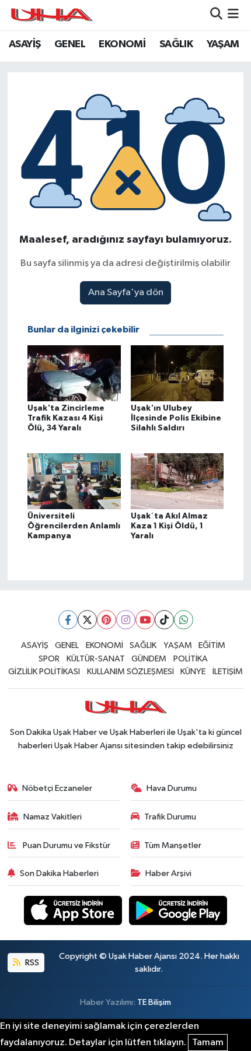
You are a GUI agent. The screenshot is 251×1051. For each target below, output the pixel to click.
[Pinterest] (106, 619)
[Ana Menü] (233, 15)
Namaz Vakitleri (52, 816)
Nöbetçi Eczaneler (57, 788)
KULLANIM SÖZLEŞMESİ (130, 671)
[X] (87, 619)
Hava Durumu (172, 788)
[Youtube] (145, 619)
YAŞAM (223, 44)
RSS (31, 962)
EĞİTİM (211, 645)
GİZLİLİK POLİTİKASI (44, 671)
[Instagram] (125, 619)
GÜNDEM (148, 658)
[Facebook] (68, 619)
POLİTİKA (190, 658)
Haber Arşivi (168, 873)
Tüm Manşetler (172, 845)
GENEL (69, 44)
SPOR (49, 658)
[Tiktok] (164, 619)
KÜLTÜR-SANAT (96, 658)
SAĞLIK (176, 44)
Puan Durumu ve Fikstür (65, 845)
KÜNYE (192, 671)
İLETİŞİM (227, 671)
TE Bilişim (154, 1002)
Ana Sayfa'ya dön (125, 292)
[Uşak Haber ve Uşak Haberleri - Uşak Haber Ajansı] (51, 14)
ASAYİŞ (24, 44)
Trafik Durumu (170, 816)
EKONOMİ (122, 44)
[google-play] (178, 912)
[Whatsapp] (183, 619)
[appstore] (74, 912)
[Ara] (216, 15)
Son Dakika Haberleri (59, 873)
